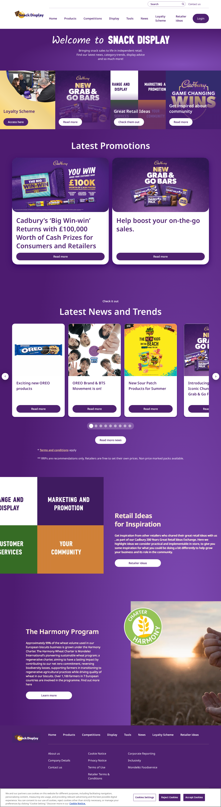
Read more (70, 122)
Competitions (93, 18)
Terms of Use (96, 767)
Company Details (59, 760)
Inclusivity (134, 760)
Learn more (49, 695)
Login (200, 18)
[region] (110, 797)
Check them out (129, 122)
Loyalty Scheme (163, 735)
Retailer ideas (138, 563)
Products (70, 18)
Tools (129, 18)
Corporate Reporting (141, 753)
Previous (5, 376)
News (144, 18)
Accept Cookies (194, 797)
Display (114, 18)
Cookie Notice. (77, 803)
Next (215, 376)
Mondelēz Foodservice (142, 767)
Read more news (111, 440)
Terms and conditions (54, 450)
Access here (16, 122)
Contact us (194, 4)
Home (53, 18)
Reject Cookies (169, 797)
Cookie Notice (97, 753)
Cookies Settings (144, 797)
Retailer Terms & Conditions (99, 776)
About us (54, 753)
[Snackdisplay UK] (29, 14)
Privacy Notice (97, 760)
